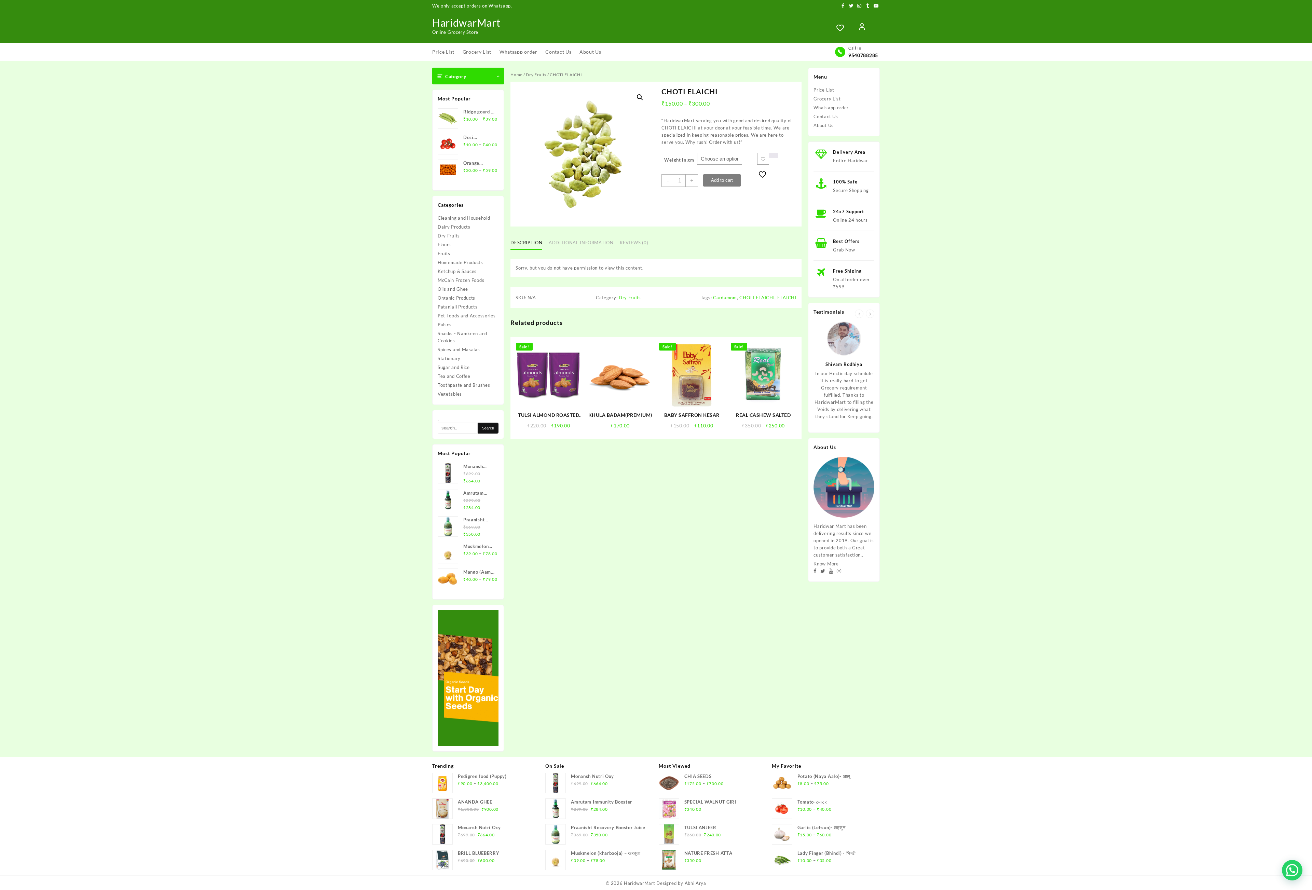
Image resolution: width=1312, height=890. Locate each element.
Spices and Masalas (459, 349)
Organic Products (456, 298)
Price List (824, 90)
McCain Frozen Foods (461, 280)
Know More (826, 563)
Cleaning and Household (464, 218)
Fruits (444, 253)
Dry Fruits (449, 235)
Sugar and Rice (454, 367)
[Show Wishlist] (843, 28)
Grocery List (827, 98)
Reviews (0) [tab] (634, 242)
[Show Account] (862, 28)
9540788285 (863, 55)
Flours (444, 244)
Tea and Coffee (454, 376)
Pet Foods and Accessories (467, 315)
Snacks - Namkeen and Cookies (462, 337)
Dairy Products (454, 227)
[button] (640, 97)
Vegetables (450, 394)
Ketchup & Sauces (457, 271)
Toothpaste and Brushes (464, 385)
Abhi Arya (695, 883)
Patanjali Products (458, 307)
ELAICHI (786, 297)
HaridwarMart (466, 22)
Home (516, 74)
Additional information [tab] (581, 242)
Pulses (445, 324)
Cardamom (725, 297)
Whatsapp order (831, 107)
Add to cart (722, 180)
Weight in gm (679, 160)
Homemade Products (460, 262)
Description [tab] (526, 242)
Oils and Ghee (453, 289)
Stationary (449, 358)
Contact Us (826, 116)
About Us (824, 125)
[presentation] (859, 314)
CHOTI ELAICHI (757, 297)
